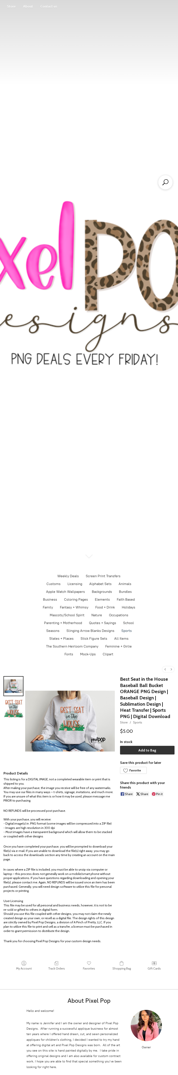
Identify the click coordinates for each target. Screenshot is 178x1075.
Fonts (68, 654)
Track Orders (56, 968)
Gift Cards (154, 968)
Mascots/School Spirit (67, 615)
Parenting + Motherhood (63, 623)
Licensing (75, 584)
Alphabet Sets (100, 584)
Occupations (118, 615)
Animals (125, 584)
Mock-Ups (88, 654)
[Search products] (165, 182)
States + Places (61, 638)
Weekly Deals (68, 576)
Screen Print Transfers (103, 576)
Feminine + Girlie (118, 646)
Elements (102, 599)
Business (50, 599)
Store (11, 6)
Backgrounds (102, 592)
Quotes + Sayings (102, 623)
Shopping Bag (121, 968)
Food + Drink (105, 607)
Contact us (48, 6)
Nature (96, 615)
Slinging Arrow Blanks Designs (90, 631)
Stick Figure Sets (94, 638)
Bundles (125, 592)
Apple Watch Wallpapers (65, 592)
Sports (126, 631)
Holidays (128, 607)
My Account (24, 968)
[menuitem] (165, 669)
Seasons (52, 631)
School (128, 623)
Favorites (89, 968)
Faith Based (126, 599)
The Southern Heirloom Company (72, 646)
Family (48, 607)
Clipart (108, 654)
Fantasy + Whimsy (74, 607)
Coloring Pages (76, 599)
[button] (133, 770)
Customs (53, 584)
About (28, 6)
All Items (121, 638)
